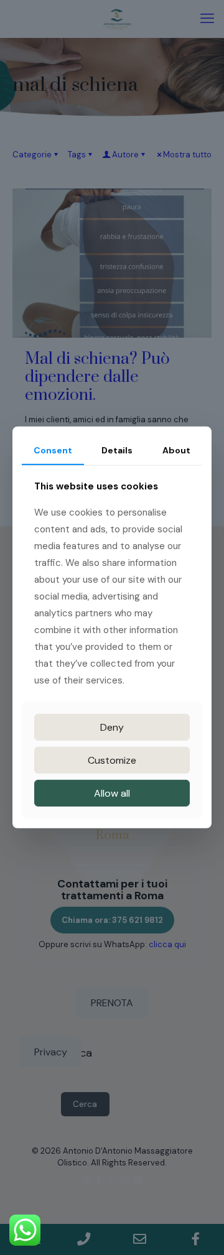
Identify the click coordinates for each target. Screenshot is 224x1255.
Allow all (112, 793)
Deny (112, 727)
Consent (53, 450)
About (176, 450)
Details (117, 450)
